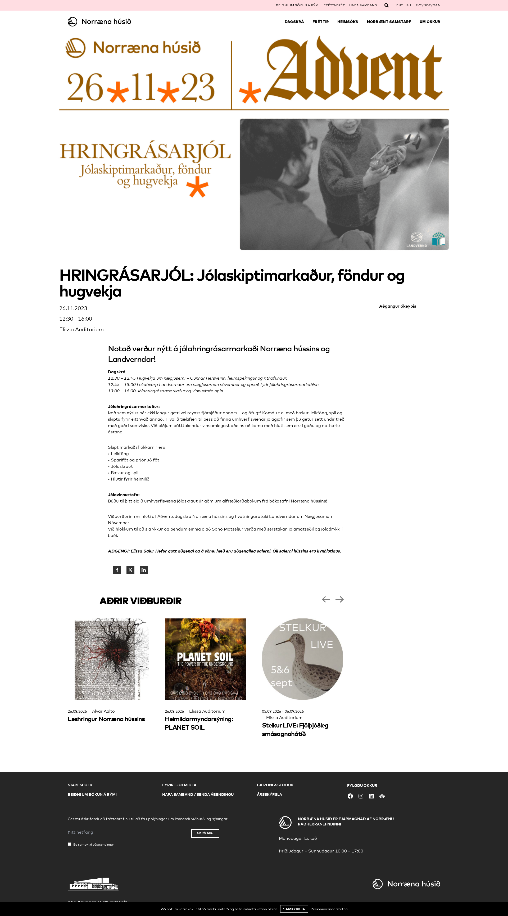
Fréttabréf (334, 5)
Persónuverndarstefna (329, 909)
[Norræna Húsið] (114, 21)
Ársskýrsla (269, 794)
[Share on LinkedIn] (144, 570)
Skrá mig (205, 833)
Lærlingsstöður (275, 785)
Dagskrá (294, 21)
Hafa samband (363, 5)
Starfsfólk (80, 785)
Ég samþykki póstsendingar (93, 844)
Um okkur (430, 21)
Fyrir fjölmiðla (179, 785)
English (403, 5)
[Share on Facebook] (117, 570)
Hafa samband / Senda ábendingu (198, 794)
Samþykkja (294, 909)
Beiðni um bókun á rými (297, 5)
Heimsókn (348, 21)
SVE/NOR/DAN (427, 5)
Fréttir (320, 21)
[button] (326, 599)
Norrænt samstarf (389, 21)
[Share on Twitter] (130, 570)
